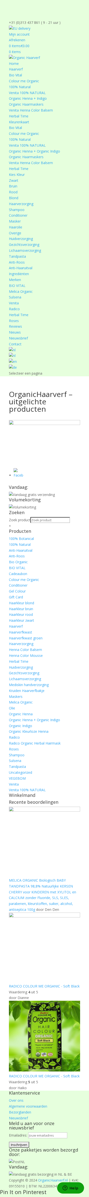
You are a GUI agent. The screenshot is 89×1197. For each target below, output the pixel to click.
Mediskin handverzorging (29, 684)
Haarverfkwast (20, 632)
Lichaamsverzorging (25, 250)
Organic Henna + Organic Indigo (34, 151)
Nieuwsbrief (18, 338)
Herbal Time (18, 116)
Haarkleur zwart (21, 620)
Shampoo (16, 209)
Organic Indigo (20, 725)
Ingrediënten (19, 273)
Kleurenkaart (19, 122)
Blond (13, 198)
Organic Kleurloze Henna (28, 731)
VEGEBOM (17, 778)
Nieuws (15, 332)
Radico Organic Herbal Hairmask (35, 743)
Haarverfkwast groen (26, 638)
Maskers (15, 696)
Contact (15, 344)
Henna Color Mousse (26, 655)
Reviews (15, 326)
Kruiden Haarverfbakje (26, 690)
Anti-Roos (17, 262)
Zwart (13, 180)
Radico (14, 309)
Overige (15, 233)
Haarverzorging (21, 203)
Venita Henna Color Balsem (31, 110)
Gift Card (16, 597)
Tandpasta (17, 256)
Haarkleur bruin (21, 608)
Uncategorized (20, 772)
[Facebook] (18, 475)
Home (14, 63)
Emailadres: (18, 1135)
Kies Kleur (17, 174)
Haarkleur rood (21, 614)
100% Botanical (21, 538)
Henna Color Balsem (25, 649)
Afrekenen (17, 40)
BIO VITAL (17, 285)
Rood (13, 192)
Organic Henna (21, 714)
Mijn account (19, 34)
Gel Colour (17, 591)
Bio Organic (18, 562)
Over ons (16, 1100)
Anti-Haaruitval (20, 268)
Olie (12, 708)
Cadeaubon (18, 573)
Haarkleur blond (21, 603)
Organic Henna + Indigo (28, 98)
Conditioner (18, 215)
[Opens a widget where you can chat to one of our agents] (70, 1188)
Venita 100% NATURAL (27, 92)
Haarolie (15, 227)
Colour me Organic (24, 81)
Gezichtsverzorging (24, 244)
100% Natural (20, 86)
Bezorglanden (20, 1112)
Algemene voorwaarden (28, 1106)
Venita (14, 303)
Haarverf (16, 69)
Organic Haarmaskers (26, 104)
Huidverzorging (21, 238)
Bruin (13, 186)
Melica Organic (21, 291)
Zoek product (19, 520)
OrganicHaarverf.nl (53, 1180)
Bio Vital (15, 75)
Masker (15, 221)
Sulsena (15, 297)
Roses (14, 320)
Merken (15, 279)
